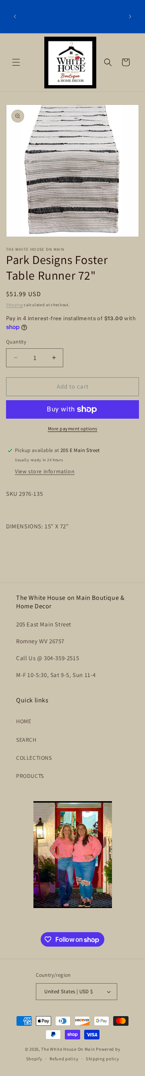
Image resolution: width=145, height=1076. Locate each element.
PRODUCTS (30, 775)
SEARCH (26, 739)
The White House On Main (68, 1049)
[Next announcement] (130, 16)
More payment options (72, 428)
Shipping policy (102, 1059)
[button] (16, 62)
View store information (45, 471)
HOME (23, 721)
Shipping (14, 304)
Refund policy (64, 1059)
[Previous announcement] (15, 16)
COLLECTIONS (34, 757)
